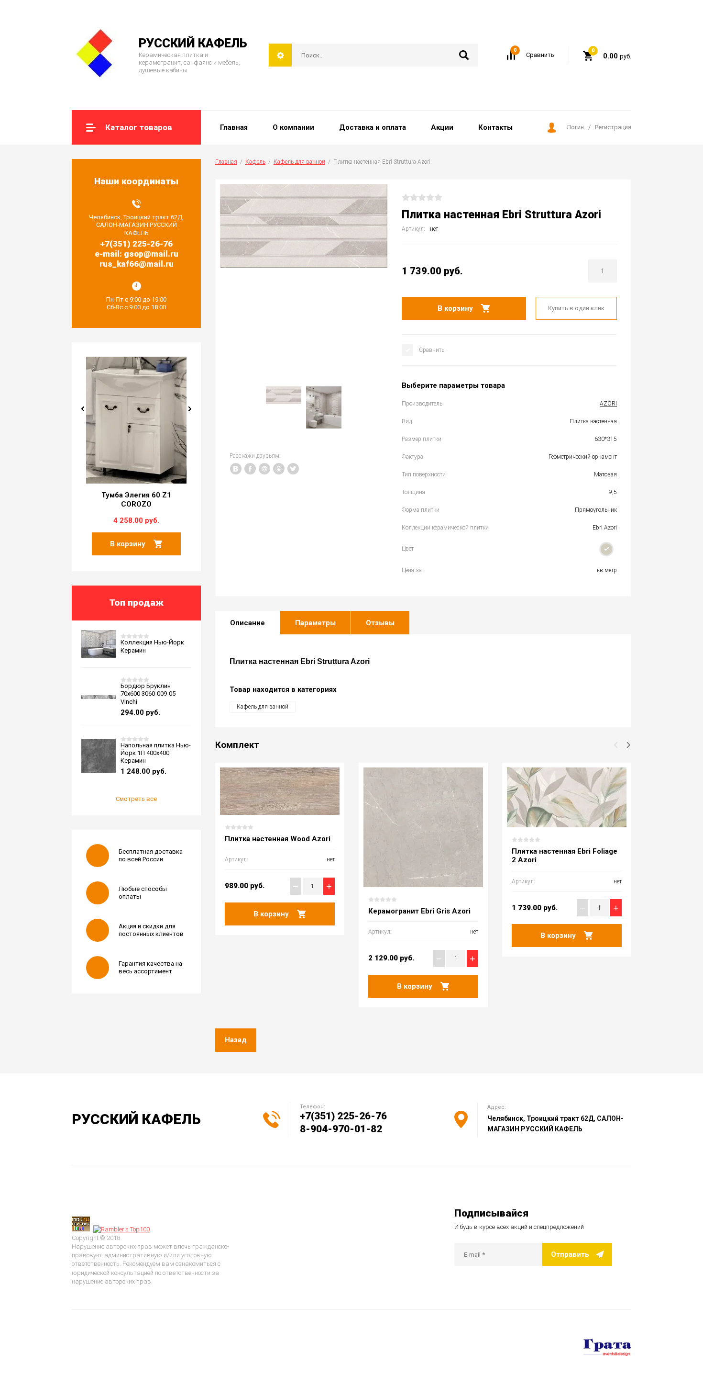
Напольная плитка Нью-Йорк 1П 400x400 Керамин (156, 753)
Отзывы (380, 623)
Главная (226, 161)
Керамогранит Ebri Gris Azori (419, 911)
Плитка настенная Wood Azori (277, 838)
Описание (247, 623)
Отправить (570, 1254)
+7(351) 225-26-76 (343, 1116)
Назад (236, 1040)
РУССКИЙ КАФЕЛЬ (193, 43)
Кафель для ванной (299, 161)
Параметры (315, 623)
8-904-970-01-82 (341, 1129)
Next (190, 409)
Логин (575, 127)
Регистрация (613, 127)
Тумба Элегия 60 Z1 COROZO (136, 499)
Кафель (255, 161)
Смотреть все (136, 798)
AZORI (608, 403)
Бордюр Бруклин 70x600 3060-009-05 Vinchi (148, 693)
